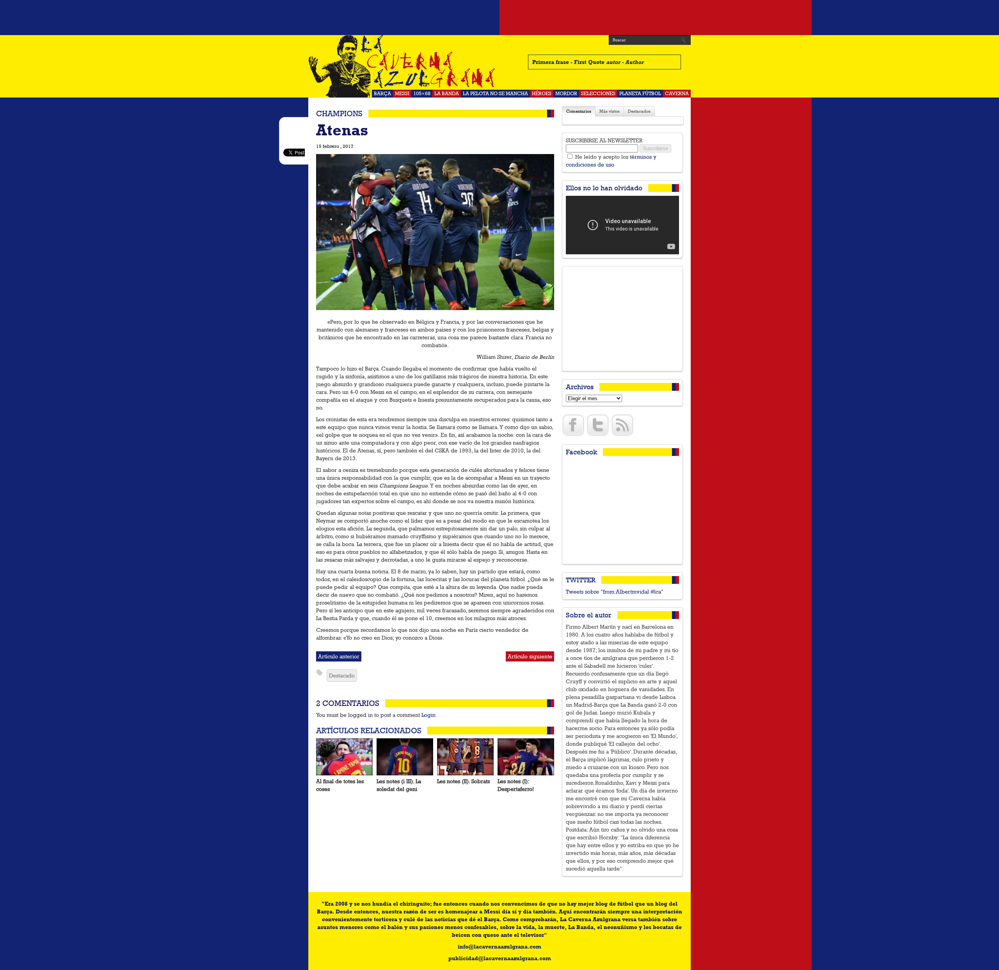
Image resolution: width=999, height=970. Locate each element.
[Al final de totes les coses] (344, 756)
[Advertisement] (499, 17)
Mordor (566, 93)
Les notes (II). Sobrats (463, 781)
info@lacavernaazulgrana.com (499, 946)
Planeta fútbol (640, 93)
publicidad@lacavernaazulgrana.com (499, 958)
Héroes (541, 93)
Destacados (639, 111)
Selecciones (598, 93)
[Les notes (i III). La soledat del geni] (405, 756)
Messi (402, 93)
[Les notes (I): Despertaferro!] (526, 756)
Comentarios (578, 111)
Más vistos (609, 111)
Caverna (677, 93)
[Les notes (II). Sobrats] (465, 756)
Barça (382, 93)
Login (428, 715)
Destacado (342, 675)
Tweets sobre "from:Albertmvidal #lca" (614, 592)
